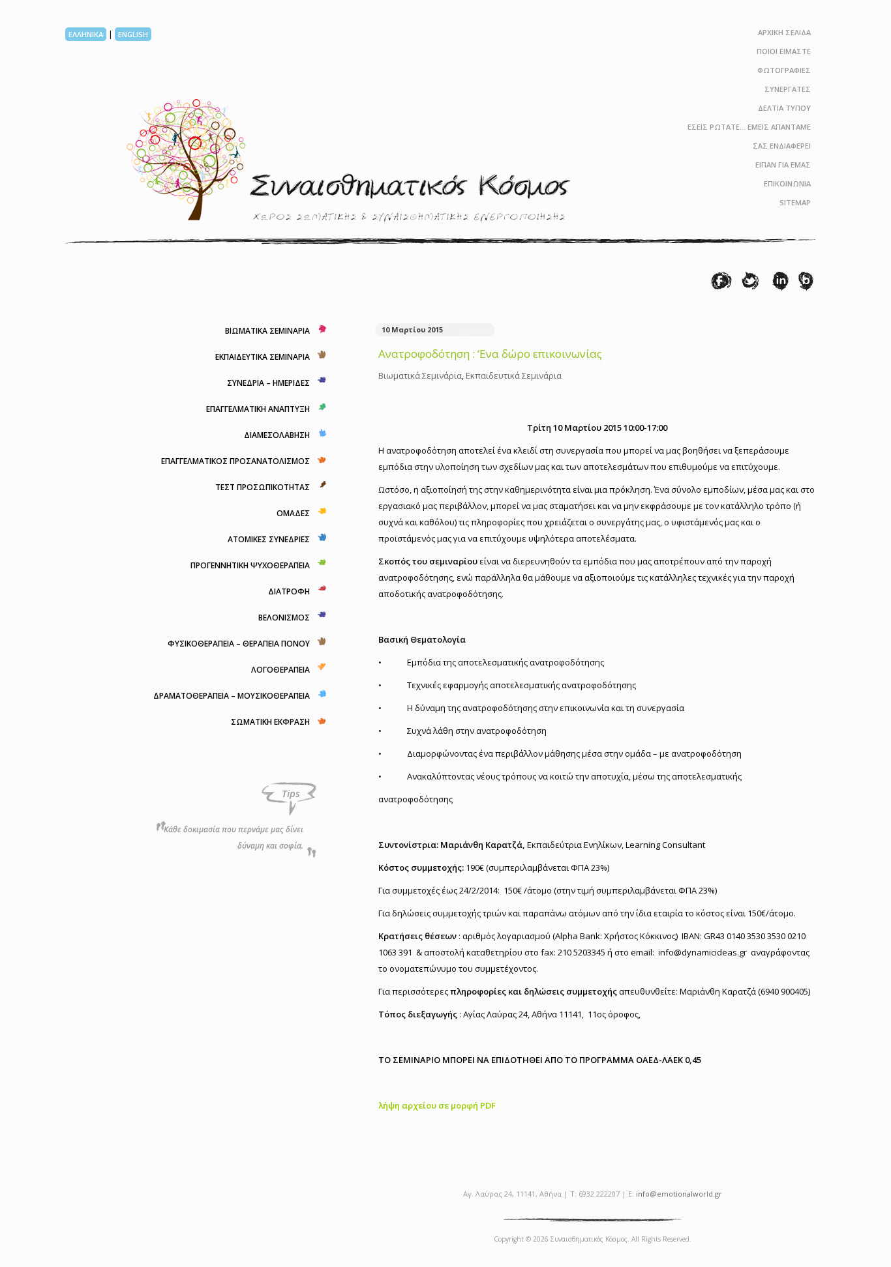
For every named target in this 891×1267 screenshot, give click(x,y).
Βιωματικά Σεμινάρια (420, 375)
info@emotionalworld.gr (679, 1194)
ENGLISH (133, 34)
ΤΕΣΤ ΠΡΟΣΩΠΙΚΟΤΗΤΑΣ (262, 487)
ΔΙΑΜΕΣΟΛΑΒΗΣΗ (277, 435)
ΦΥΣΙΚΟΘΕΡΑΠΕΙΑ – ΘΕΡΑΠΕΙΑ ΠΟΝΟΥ (239, 643)
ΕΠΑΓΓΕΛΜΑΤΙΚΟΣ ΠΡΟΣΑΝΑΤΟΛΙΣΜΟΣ (235, 461)
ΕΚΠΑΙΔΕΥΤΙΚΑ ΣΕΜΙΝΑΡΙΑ (262, 356)
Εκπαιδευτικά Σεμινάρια (514, 375)
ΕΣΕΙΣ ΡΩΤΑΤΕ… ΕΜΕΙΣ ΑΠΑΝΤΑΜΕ (749, 127)
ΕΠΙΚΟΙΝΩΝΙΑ (787, 183)
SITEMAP (795, 202)
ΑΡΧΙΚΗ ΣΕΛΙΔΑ (784, 32)
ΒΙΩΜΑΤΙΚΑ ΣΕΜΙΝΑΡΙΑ (267, 330)
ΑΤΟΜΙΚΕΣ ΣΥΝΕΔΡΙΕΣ (269, 539)
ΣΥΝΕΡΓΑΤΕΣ (787, 89)
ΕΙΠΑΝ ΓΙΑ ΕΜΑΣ (783, 164)
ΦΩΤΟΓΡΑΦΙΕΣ (784, 70)
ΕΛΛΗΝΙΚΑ (85, 34)
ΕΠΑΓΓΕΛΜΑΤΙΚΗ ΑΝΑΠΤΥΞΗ (258, 409)
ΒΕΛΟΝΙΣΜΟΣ (284, 617)
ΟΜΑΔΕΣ (293, 513)
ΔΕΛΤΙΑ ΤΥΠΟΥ (784, 108)
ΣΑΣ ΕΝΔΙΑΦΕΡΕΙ (782, 146)
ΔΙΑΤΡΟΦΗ (289, 591)
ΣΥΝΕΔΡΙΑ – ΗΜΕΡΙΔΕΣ (268, 382)
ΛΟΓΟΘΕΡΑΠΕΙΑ (280, 669)
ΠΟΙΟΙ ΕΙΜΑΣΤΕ (784, 51)
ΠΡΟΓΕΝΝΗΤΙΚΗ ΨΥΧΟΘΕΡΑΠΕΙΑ (250, 565)
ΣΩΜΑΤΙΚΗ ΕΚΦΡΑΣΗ (270, 721)
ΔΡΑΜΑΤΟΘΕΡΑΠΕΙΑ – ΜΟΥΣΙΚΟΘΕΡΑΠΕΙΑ (231, 695)
